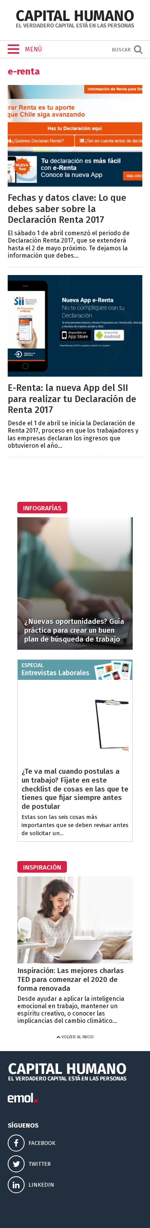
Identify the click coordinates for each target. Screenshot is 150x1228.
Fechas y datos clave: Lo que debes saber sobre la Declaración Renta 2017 (67, 209)
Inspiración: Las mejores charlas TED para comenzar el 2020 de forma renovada (70, 979)
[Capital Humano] (75, 27)
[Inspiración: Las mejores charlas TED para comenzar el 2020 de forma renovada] (75, 961)
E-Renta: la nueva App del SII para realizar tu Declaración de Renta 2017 (72, 399)
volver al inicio (77, 1036)
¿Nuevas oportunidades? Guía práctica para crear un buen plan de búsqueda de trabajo (74, 630)
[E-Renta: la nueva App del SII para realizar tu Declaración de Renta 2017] (75, 374)
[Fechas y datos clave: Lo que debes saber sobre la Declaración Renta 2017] (75, 184)
